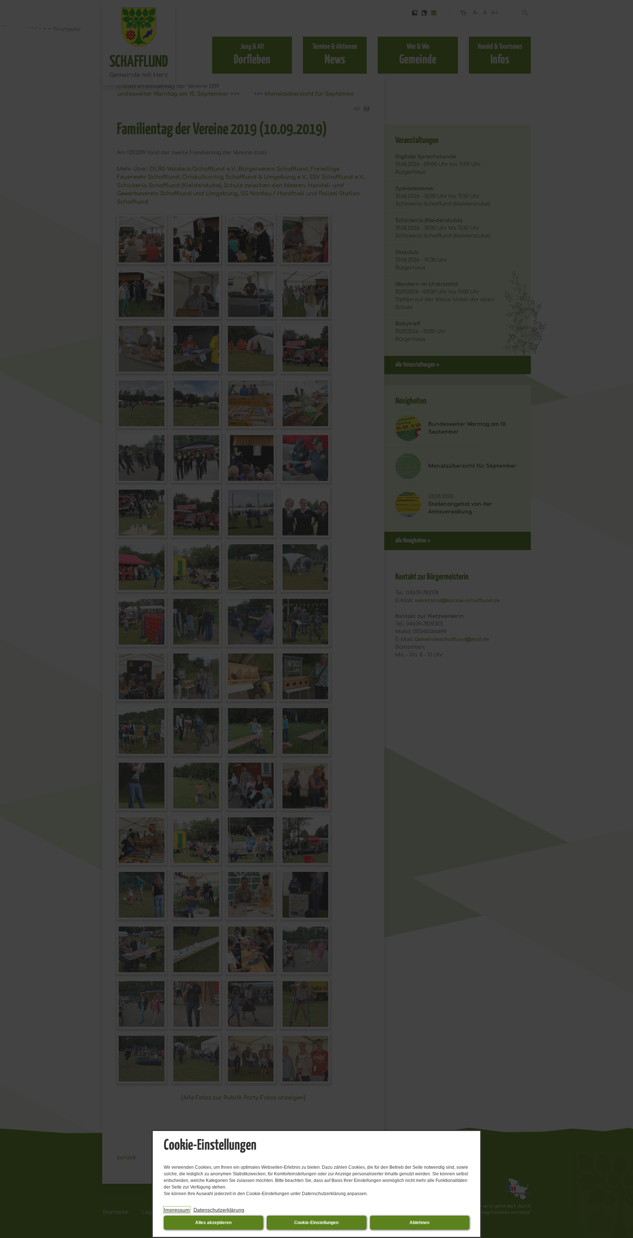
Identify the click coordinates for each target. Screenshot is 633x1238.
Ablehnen (419, 1222)
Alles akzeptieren (213, 1222)
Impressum (177, 1210)
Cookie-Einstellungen (316, 1222)
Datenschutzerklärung (218, 1210)
